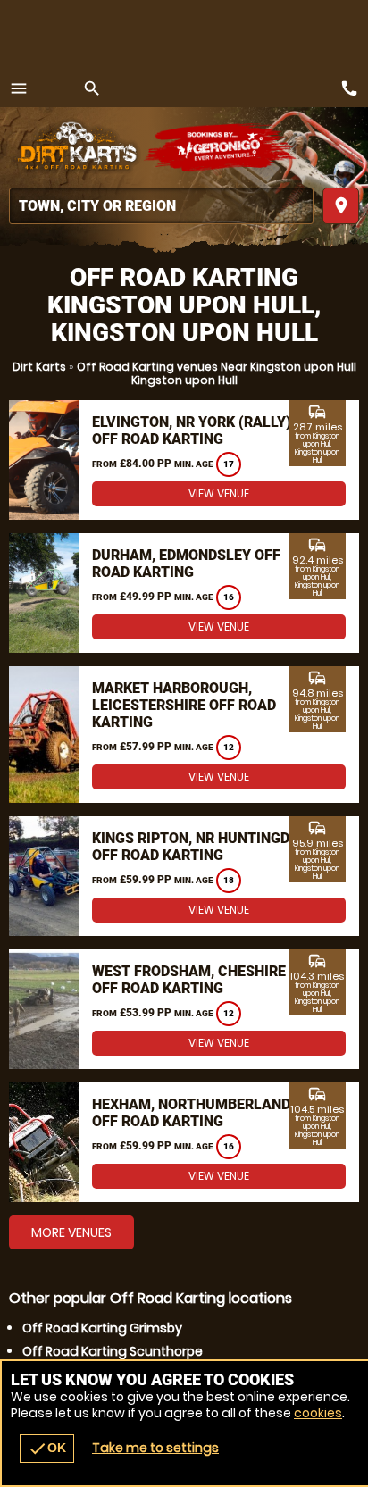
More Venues (71, 1232)
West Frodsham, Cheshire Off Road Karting (189, 980)
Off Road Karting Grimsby (102, 1328)
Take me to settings (155, 1448)
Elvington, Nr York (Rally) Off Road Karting (191, 430)
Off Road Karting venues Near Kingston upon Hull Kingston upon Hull (216, 373)
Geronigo (221, 147)
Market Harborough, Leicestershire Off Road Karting (184, 705)
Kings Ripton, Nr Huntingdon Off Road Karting (200, 847)
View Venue (218, 493)
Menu (19, 88)
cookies (318, 1413)
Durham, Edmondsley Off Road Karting (186, 564)
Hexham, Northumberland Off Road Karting (191, 1113)
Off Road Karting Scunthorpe (112, 1351)
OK (47, 1448)
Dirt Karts (39, 366)
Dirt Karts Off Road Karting (76, 147)
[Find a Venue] (161, 206)
